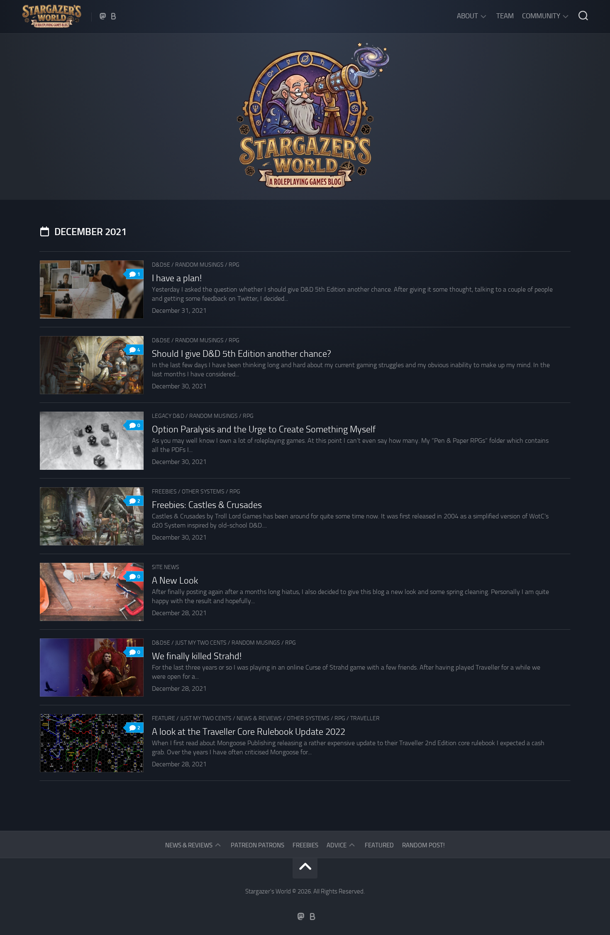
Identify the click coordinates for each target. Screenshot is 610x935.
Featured (379, 845)
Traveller (365, 718)
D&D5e (161, 264)
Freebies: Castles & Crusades (207, 505)
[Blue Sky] (113, 16)
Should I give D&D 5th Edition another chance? (241, 353)
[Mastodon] (103, 16)
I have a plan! (177, 278)
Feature (163, 718)
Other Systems (203, 491)
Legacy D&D (168, 416)
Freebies (164, 491)
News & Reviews (259, 718)
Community (541, 16)
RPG (234, 264)
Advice (336, 845)
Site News (165, 567)
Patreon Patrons (257, 845)
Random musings (199, 264)
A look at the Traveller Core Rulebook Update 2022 (248, 731)
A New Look (175, 580)
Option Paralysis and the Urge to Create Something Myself (264, 429)
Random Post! (423, 845)
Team (505, 16)
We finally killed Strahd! (197, 656)
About (467, 16)
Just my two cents (201, 642)
